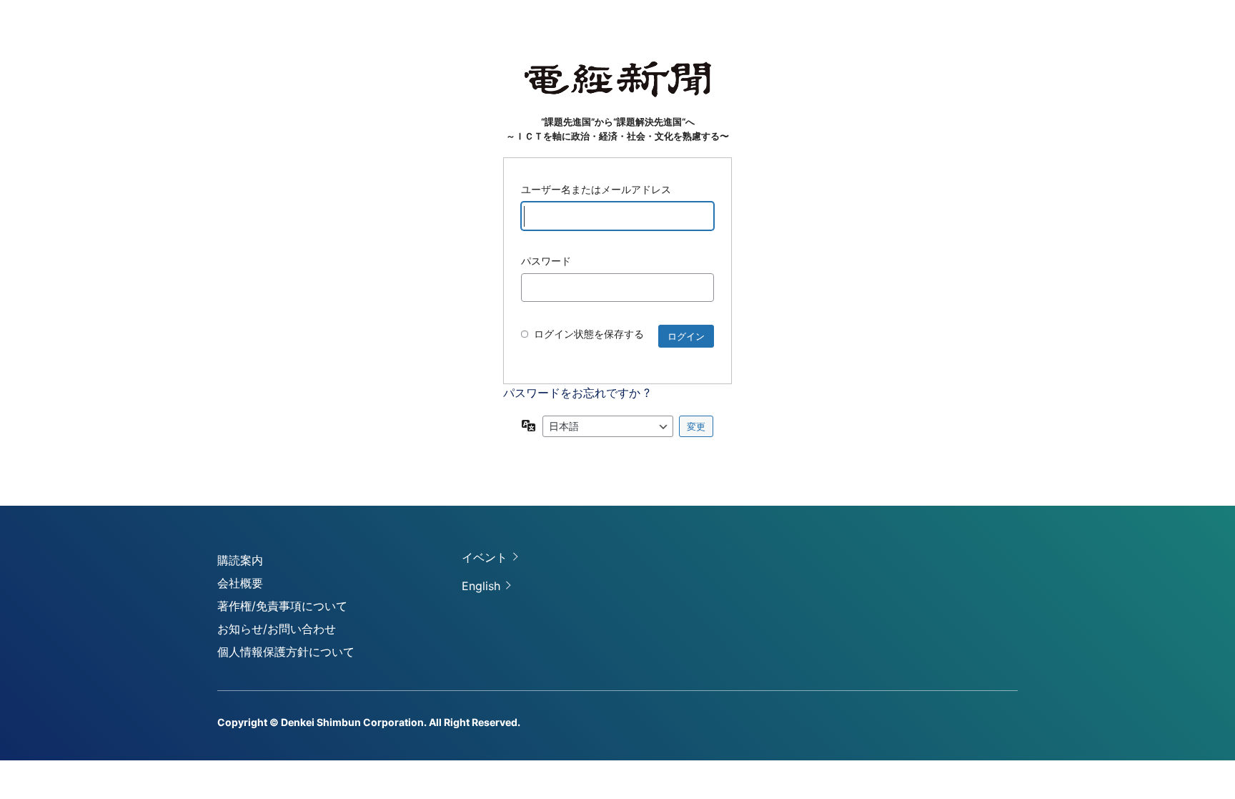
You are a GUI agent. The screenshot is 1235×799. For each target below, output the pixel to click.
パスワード (546, 261)
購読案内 (240, 560)
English (481, 586)
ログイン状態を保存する (589, 334)
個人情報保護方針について (285, 651)
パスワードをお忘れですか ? (576, 393)
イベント (484, 557)
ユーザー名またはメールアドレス (596, 189)
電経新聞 (618, 79)
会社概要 (240, 583)
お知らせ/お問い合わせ (276, 629)
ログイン (686, 336)
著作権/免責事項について (282, 606)
